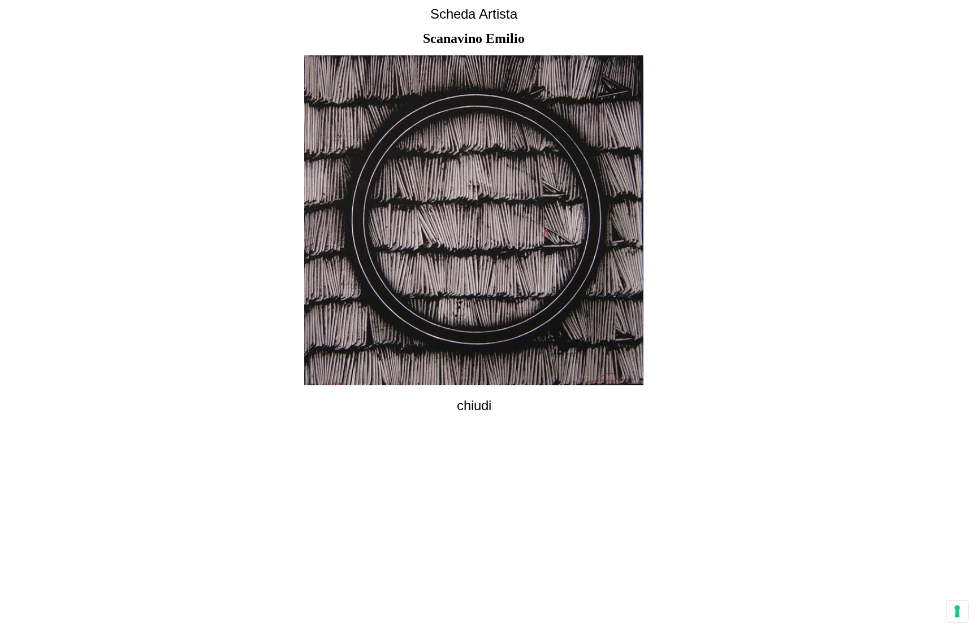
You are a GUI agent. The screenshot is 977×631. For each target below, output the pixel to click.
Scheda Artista (473, 13)
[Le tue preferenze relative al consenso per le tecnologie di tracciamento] (957, 611)
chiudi (474, 405)
